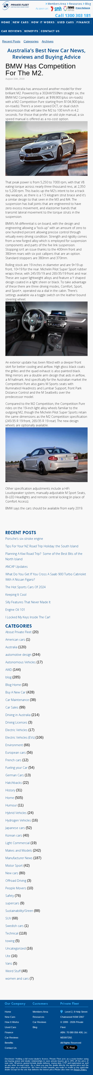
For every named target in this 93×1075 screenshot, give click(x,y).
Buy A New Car (15, 692)
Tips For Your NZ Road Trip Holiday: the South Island (41, 546)
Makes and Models (18, 850)
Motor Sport (14, 865)
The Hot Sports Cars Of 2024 (25, 587)
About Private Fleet (18, 632)
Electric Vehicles (16, 730)
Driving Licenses (16, 722)
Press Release (83, 7)
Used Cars (65, 22)
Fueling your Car (16, 768)
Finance (83, 22)
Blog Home (13, 685)
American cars (15, 639)
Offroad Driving (15, 881)
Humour (11, 805)
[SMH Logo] (56, 10)
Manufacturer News (18, 858)
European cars (15, 752)
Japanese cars (15, 828)
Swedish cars (14, 926)
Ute (7, 956)
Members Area (57, 4)
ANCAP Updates (16, 567)
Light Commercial (17, 843)
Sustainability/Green (19, 911)
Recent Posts (11, 41)
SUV (8, 918)
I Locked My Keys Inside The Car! (27, 617)
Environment (14, 745)
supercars (12, 903)
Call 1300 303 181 (73, 15)
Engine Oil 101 (15, 610)
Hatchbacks (13, 783)
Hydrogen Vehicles (18, 820)
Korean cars (13, 835)
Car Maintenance (17, 700)
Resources (75, 4)
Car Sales (11, 707)
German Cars (14, 775)
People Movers (15, 888)
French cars (13, 760)
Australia (11, 647)
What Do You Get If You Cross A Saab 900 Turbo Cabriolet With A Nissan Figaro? (45, 577)
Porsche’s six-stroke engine (24, 539)
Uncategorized (15, 948)
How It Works (43, 22)
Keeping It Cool (15, 594)
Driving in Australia (17, 715)
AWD (8, 670)
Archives (47, 41)
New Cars (21, 22)
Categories (31, 41)
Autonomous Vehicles (20, 662)
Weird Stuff (13, 971)
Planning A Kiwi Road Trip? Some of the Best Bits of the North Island (43, 556)
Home (5, 22)
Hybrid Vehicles (16, 813)
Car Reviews (11, 31)
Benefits (31, 31)
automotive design (18, 655)
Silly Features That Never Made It (28, 602)
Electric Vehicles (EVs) (20, 737)
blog (8, 677)
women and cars (17, 978)
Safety (9, 896)
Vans (8, 963)
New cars (11, 873)
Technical (11, 933)
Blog (88, 4)
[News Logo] (68, 10)
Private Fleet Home (16, 5)
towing (9, 941)
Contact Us (50, 31)
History (10, 790)
